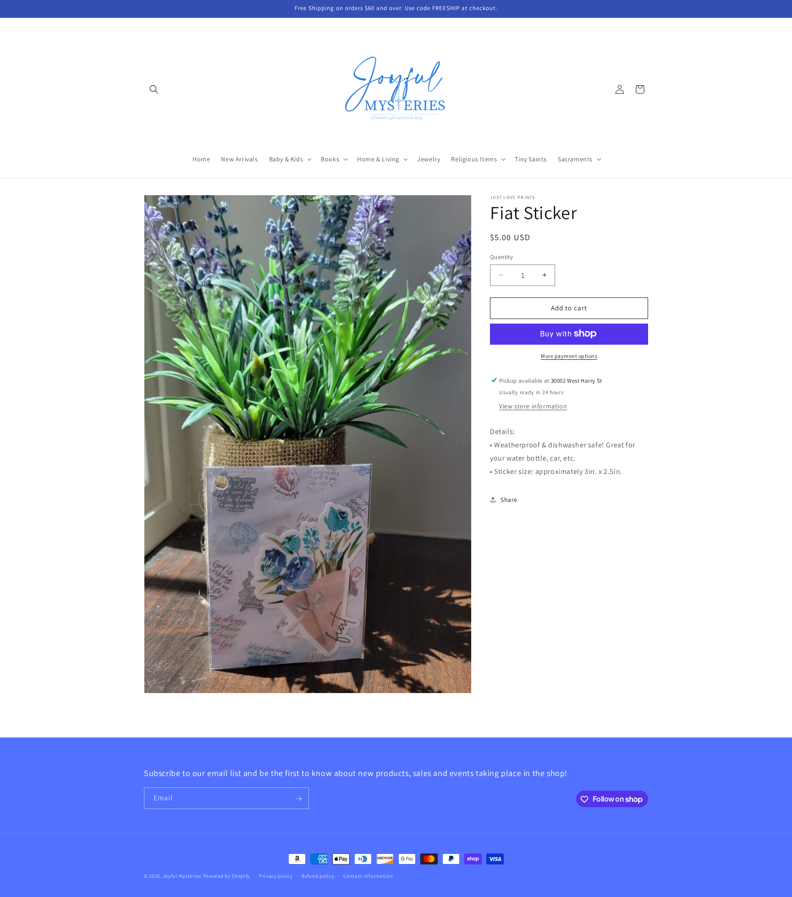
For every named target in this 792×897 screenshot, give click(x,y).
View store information (533, 406)
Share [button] (508, 499)
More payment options (569, 355)
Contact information (368, 875)
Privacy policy (276, 875)
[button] (154, 89)
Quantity (501, 257)
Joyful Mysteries (182, 876)
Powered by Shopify (226, 876)
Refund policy (318, 875)
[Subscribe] (298, 798)
